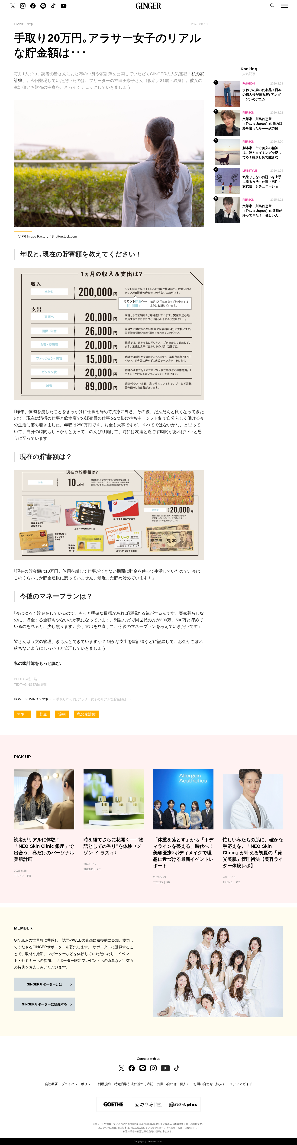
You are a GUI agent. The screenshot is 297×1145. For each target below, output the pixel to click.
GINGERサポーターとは (44, 984)
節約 (62, 714)
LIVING (32, 699)
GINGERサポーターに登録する (44, 1004)
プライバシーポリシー (77, 1084)
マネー (47, 699)
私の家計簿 (24, 663)
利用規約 (104, 1084)
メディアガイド (240, 1084)
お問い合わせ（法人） (209, 1084)
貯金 (43, 714)
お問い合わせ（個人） (173, 1084)
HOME (19, 699)
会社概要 (51, 1084)
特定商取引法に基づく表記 (133, 1084)
